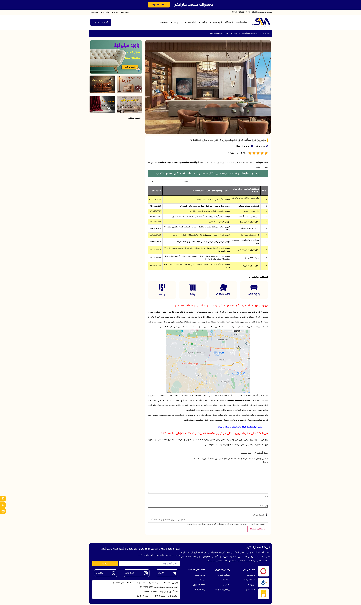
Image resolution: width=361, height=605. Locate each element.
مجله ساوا (94, 12)
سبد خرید (125, 12)
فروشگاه (229, 22)
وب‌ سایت (263, 506)
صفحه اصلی (241, 22)
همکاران (164, 22)
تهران (262, 33)
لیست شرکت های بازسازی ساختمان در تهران (234, 427)
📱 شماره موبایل (260, 515)
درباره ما (115, 12)
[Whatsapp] (3, 499)
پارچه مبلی (217, 22)
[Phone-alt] (3, 505)
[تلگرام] (174, 573)
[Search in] (152, 181)
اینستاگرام (130, 573)
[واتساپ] (113, 573)
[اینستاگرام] (146, 573)
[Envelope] (3, 511)
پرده (176, 22)
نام (266, 496)
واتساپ (99, 573)
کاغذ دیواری (190, 22)
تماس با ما (105, 12)
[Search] (158, 181)
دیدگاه (263, 462)
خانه (268, 33)
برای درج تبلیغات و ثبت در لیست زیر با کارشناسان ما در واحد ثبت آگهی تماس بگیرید (208, 173)
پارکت (204, 22)
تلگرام (161, 573)
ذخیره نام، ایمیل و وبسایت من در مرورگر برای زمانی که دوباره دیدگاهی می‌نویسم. (226, 524)
